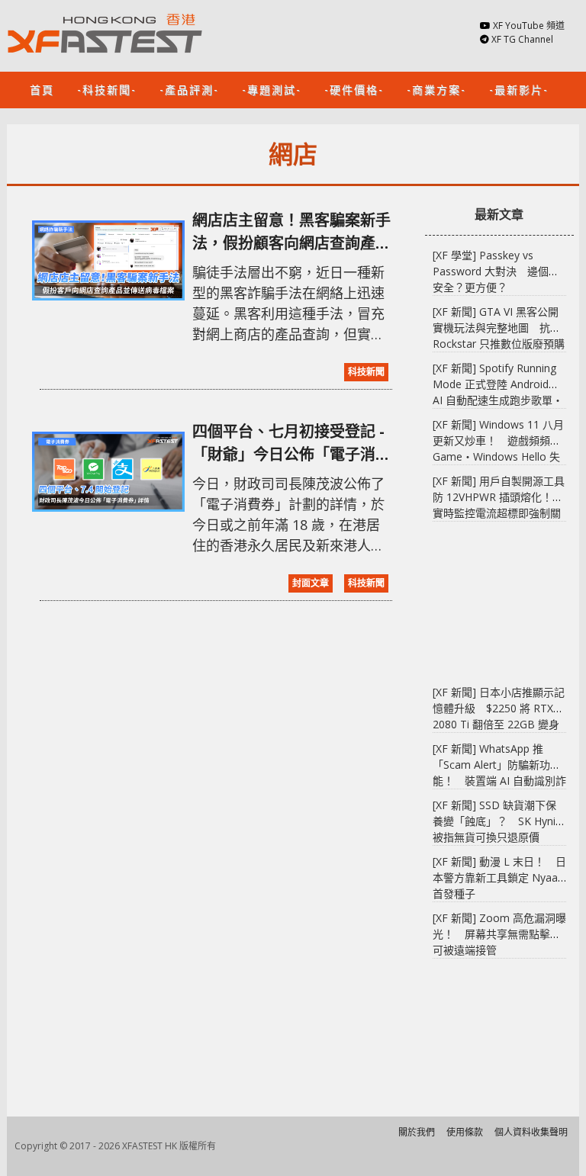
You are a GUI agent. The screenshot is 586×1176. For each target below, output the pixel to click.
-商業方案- (436, 89)
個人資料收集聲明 (531, 1132)
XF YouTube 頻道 (529, 25)
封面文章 (310, 583)
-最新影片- (519, 89)
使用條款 (464, 1132)
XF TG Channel (522, 39)
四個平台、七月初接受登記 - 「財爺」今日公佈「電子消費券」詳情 (291, 443)
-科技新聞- (107, 89)
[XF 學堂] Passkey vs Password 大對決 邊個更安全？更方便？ (496, 271)
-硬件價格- (354, 89)
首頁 (42, 89)
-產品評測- (189, 89)
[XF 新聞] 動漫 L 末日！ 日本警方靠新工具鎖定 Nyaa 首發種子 (499, 877)
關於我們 (416, 1132)
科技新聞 (366, 371)
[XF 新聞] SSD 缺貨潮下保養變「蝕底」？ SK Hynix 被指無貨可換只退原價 (497, 821)
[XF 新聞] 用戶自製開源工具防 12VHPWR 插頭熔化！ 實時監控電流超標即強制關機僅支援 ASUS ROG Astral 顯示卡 (499, 513)
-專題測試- (271, 89)
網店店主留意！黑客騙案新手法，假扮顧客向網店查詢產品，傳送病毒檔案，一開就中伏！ (291, 232)
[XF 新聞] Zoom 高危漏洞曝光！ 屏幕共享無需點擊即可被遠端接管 (499, 934)
